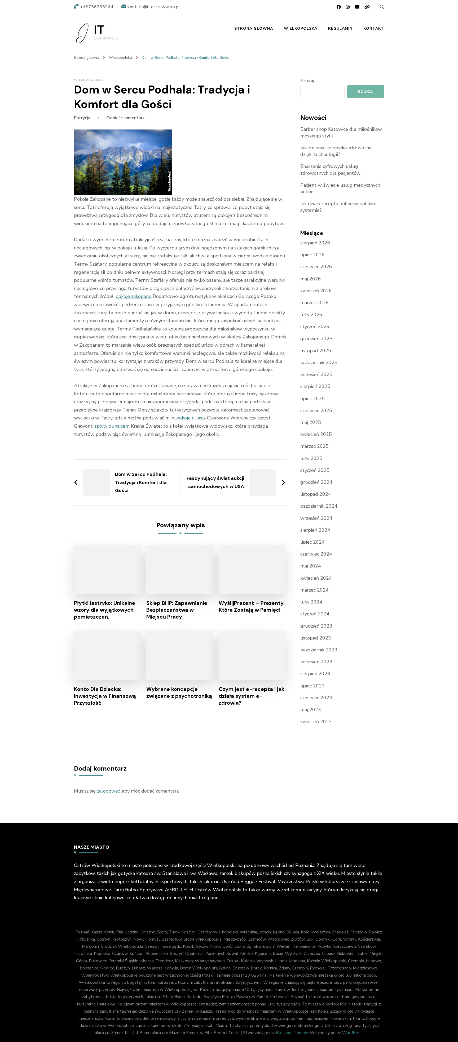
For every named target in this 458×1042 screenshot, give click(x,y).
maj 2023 (310, 709)
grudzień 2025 (316, 339)
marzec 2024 (314, 590)
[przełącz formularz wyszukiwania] (382, 7)
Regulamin (340, 28)
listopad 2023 (315, 638)
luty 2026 (311, 314)
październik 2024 (318, 506)
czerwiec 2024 (316, 554)
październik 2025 (318, 362)
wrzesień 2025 (316, 374)
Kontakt (373, 28)
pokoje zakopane (133, 296)
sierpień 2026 (315, 243)
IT (99, 30)
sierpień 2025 (315, 386)
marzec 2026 (314, 302)
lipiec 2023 (312, 686)
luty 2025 (311, 458)
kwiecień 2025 (316, 434)
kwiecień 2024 (316, 578)
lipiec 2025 (312, 398)
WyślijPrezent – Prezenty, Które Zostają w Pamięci (252, 606)
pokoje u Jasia (191, 418)
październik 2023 (318, 650)
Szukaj (307, 81)
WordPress (353, 1033)
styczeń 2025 (314, 470)
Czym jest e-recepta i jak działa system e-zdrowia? (251, 696)
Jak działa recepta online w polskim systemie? (338, 206)
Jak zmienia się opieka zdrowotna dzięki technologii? (335, 151)
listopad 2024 (315, 494)
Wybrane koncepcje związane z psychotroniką (179, 692)
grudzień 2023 (316, 626)
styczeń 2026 (314, 326)
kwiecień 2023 (316, 721)
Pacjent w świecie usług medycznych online (340, 188)
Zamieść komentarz (125, 118)
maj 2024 (310, 566)
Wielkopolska (300, 28)
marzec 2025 (314, 446)
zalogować (108, 791)
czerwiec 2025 (316, 410)
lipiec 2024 (312, 542)
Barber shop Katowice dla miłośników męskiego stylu (341, 132)
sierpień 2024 (315, 530)
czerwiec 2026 (316, 266)
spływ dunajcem (112, 426)
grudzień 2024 (316, 482)
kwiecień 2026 (316, 291)
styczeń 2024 (314, 614)
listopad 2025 (315, 350)
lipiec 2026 (312, 255)
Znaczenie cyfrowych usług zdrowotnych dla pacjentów (330, 169)
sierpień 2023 (315, 673)
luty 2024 (311, 602)
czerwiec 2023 (316, 698)
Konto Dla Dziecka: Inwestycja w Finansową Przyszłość (105, 696)
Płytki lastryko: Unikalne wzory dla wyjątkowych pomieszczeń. (104, 610)
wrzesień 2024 (316, 518)
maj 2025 (310, 422)
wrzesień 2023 (316, 662)
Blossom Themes (292, 1033)
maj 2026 (310, 279)
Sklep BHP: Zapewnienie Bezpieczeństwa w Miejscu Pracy (176, 610)
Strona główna (253, 28)
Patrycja (82, 118)
